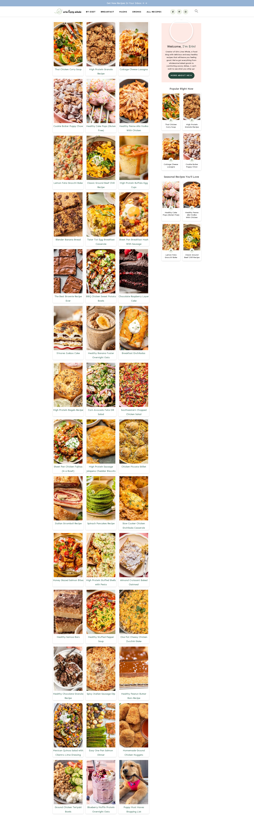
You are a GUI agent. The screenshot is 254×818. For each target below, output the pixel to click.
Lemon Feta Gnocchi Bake (68, 182)
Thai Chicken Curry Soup (68, 69)
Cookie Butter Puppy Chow (68, 126)
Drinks (136, 11)
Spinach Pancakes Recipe (101, 523)
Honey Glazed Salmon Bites (68, 580)
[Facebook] (173, 11)
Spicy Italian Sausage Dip (101, 693)
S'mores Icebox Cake (68, 353)
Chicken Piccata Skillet (133, 466)
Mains (123, 11)
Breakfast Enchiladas (134, 353)
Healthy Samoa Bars (68, 637)
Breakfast (107, 11)
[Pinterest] (179, 11)
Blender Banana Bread (68, 239)
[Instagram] (185, 11)
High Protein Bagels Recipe (68, 410)
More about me (180, 75)
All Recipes (154, 11)
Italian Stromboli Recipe (68, 523)
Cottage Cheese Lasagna (134, 69)
